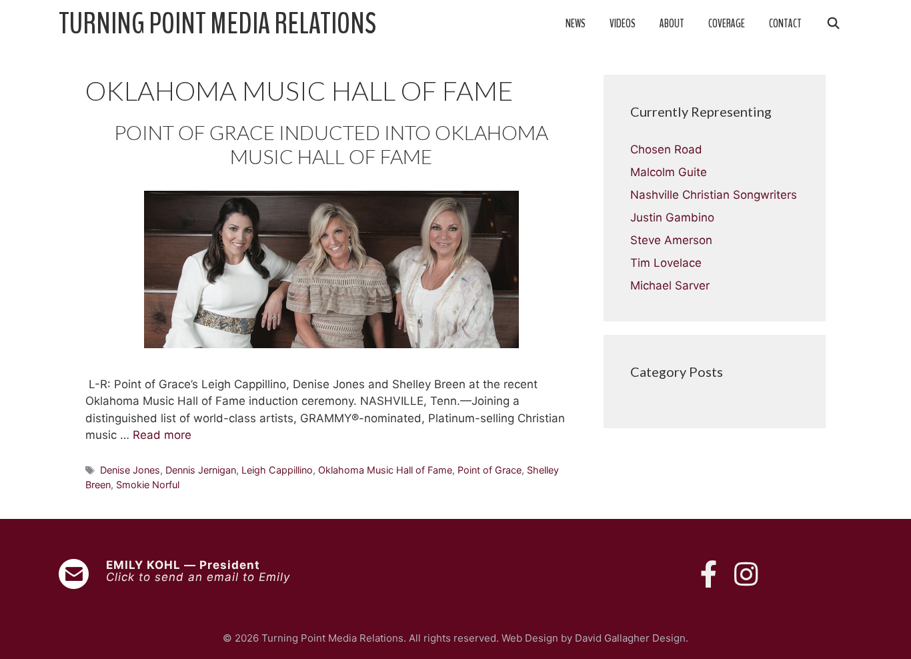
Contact (785, 23)
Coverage (726, 23)
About (672, 23)
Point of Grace (490, 470)
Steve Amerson (671, 240)
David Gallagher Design (630, 638)
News (576, 23)
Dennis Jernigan (200, 470)
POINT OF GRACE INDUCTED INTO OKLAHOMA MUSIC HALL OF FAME (331, 144)
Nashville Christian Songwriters (713, 194)
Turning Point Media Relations (217, 24)
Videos (623, 23)
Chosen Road (666, 149)
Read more (162, 435)
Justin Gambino (672, 217)
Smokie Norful (147, 484)
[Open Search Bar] (833, 24)
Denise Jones (130, 470)
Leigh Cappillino (277, 470)
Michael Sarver (670, 285)
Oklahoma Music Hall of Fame (385, 470)
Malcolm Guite (668, 172)
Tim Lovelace (666, 262)
